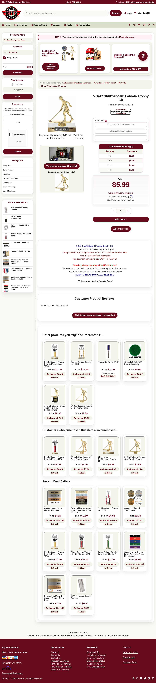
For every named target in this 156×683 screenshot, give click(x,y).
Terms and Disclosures (12, 673)
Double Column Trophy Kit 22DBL (21, 235)
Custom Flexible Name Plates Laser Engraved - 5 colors (20, 261)
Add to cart (120, 219)
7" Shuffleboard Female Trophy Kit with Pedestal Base (54, 408)
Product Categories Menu (14, 40)
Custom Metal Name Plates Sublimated (53, 509)
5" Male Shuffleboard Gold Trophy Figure (80, 458)
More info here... (127, 37)
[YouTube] (141, 678)
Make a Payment (94, 664)
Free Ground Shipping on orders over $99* (135, 2)
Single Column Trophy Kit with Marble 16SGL (107, 553)
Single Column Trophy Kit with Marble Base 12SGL (54, 364)
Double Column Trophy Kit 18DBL (81, 363)
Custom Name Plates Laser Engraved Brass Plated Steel (134, 554)
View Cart (13, 52)
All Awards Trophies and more (77, 83)
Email (18, 122)
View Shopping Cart (96, 667)
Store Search (8, 170)
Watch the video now (78, 136)
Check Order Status (96, 661)
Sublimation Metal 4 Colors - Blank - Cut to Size (22, 278)
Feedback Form (130, 662)
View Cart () (144, 13)
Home (7, 25)
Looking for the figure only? (61, 172)
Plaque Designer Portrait (20, 251)
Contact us (56, 658)
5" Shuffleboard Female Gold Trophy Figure (81, 407)
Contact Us (7, 182)
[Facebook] (133, 678)
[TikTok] (145, 678)
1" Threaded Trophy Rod (20, 242)
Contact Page (129, 657)
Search (115, 13)
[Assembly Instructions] (61, 154)
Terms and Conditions (61, 664)
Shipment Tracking (95, 658)
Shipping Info (93, 652)
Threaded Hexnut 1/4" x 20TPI (20, 226)
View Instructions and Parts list (61, 166)
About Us (6, 174)
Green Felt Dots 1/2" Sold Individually (133, 363)
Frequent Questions (60, 661)
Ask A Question (120, 229)
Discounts (55, 655)
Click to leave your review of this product (95, 315)
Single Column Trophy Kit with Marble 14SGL (54, 458)
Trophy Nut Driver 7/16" (108, 362)
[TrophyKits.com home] (11, 13)
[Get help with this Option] (106, 121)
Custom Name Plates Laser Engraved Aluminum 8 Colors (21, 287)
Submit (18, 152)
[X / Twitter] (153, 678)
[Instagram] (137, 678)
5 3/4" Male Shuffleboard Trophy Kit (107, 459)
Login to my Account (96, 655)
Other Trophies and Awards (53, 86)
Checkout (17, 73)
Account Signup (9, 187)
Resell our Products (60, 669)
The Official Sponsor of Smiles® (16, 2)
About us (55, 652)
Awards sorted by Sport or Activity (110, 83)
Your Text (99, 121)
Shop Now (7, 166)
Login (17, 97)
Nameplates (84, 25)
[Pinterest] (149, 678)
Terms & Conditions (10, 178)
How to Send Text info (61, 667)
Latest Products (9, 191)
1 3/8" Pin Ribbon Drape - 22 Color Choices (21, 269)
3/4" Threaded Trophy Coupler (19, 208)
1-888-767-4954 (73, 2)
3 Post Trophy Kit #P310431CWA (17, 217)
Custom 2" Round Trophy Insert (132, 509)
